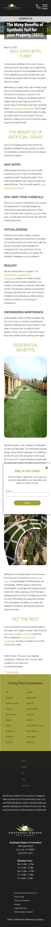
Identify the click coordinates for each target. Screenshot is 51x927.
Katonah (30, 704)
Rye (7, 692)
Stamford (9, 737)
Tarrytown (9, 698)
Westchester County (35, 726)
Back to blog (13, 672)
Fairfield (30, 692)
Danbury (9, 709)
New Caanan (32, 731)
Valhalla (9, 720)
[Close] (46, 468)
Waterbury (31, 742)
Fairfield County (12, 704)
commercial (27, 634)
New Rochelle (32, 709)
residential (12, 634)
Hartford (9, 742)
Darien (8, 726)
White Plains (11, 715)
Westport (9, 731)
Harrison (30, 720)
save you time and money (21, 109)
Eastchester (31, 698)
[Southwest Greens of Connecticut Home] (12, 6)
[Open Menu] (45, 7)
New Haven (31, 737)
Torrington (31, 715)
